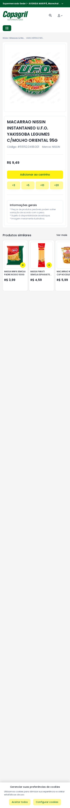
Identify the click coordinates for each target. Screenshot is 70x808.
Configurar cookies (47, 802)
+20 (56, 185)
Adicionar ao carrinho (35, 175)
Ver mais (61, 235)
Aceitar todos (20, 802)
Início (5, 38)
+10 (42, 185)
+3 (13, 185)
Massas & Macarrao (20, 38)
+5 (27, 185)
